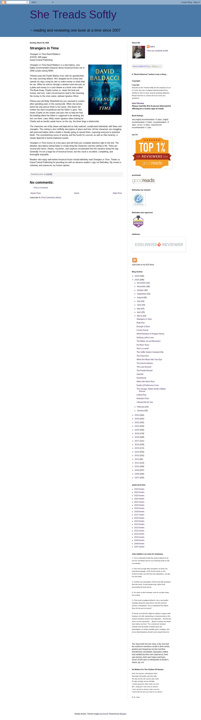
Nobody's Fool (143, 398)
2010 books (139, 537)
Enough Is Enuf (143, 326)
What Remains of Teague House (150, 334)
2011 (137, 463)
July (139, 301)
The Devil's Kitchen (145, 363)
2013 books (139, 527)
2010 (137, 466)
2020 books (139, 505)
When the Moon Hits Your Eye (149, 359)
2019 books (139, 508)
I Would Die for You (145, 402)
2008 (137, 474)
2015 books (139, 521)
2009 (137, 470)
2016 (137, 444)
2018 (137, 437)
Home (76, 193)
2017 (137, 441)
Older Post (117, 193)
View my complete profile (157, 51)
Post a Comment (41, 188)
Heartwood (141, 378)
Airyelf (105, 714)
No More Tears (143, 345)
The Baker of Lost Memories (148, 341)
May (139, 309)
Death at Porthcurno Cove (148, 385)
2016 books (139, 518)
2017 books (139, 515)
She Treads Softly (73, 14)
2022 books (139, 499)
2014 (137, 452)
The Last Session (144, 367)
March (140, 316)
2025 (137, 280)
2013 (137, 455)
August (140, 297)
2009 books (139, 540)
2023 (137, 419)
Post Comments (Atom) (51, 197)
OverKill (140, 374)
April (139, 312)
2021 (137, 426)
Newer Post (36, 193)
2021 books (139, 502)
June (139, 305)
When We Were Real (146, 381)
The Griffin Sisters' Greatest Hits (150, 352)
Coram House (143, 330)
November (141, 286)
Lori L (152, 47)
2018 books (139, 511)
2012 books (139, 531)
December (141, 283)
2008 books (139, 544)
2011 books (139, 534)
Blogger (123, 714)
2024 (137, 415)
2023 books (139, 495)
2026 (137, 276)
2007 (137, 478)
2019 (137, 433)
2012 (137, 459)
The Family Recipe (145, 370)
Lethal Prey (141, 395)
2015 (137, 448)
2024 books (139, 492)
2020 (137, 430)
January (140, 410)
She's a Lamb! (143, 348)
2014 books (139, 524)
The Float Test (143, 356)
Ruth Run (141, 323)
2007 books (139, 547)
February (141, 407)
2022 (137, 422)
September (142, 294)
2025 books (139, 489)
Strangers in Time (144, 319)
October (140, 290)
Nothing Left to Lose (145, 337)
